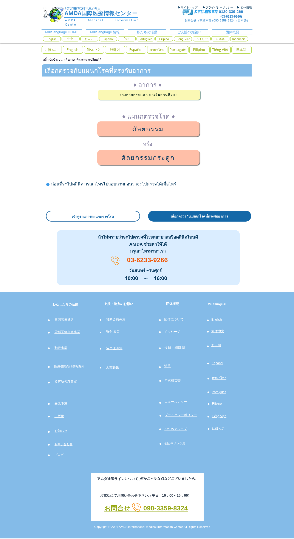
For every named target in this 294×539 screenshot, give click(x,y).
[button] (51, 49)
